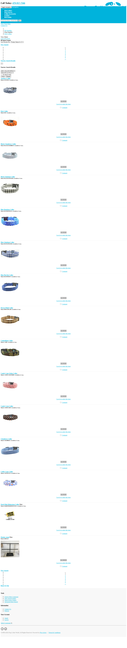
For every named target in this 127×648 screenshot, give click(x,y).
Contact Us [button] (8, 22)
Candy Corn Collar (7, 406)
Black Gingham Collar (8, 177)
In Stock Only (7, 74)
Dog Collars (8, 34)
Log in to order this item (63, 104)
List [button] (2, 38)
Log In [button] (18, 22)
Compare (64, 107)
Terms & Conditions (54, 632)
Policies (6, 611)
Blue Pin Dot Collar (7, 275)
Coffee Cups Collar (7, 471)
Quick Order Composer (11, 597)
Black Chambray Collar (8, 144)
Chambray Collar (6, 439)
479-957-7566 (18, 3)
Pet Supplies (8, 30)
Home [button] (2, 22)
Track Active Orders (10, 600)
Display (8, 76)
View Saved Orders (10, 598)
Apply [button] (13, 22)
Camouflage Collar (7, 340)
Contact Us (4, 25)
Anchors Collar (6, 78)
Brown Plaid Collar (7, 308)
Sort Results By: (5, 42)
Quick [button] (8, 38)
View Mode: (4, 37)
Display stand (5, 537)
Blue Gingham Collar (7, 242)
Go (20, 20)
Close (3, 76)
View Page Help (5, 24)
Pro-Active (43, 632)
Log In (6, 620)
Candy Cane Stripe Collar (9, 373)
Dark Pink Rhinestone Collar (10, 504)
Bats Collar (4, 111)
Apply (6, 618)
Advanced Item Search (11, 602)
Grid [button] (4, 38)
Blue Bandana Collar (7, 209)
